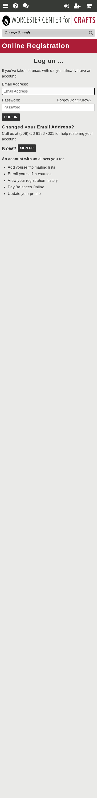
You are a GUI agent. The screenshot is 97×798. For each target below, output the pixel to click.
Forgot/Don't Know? (74, 100)
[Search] (91, 33)
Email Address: (15, 84)
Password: (11, 100)
